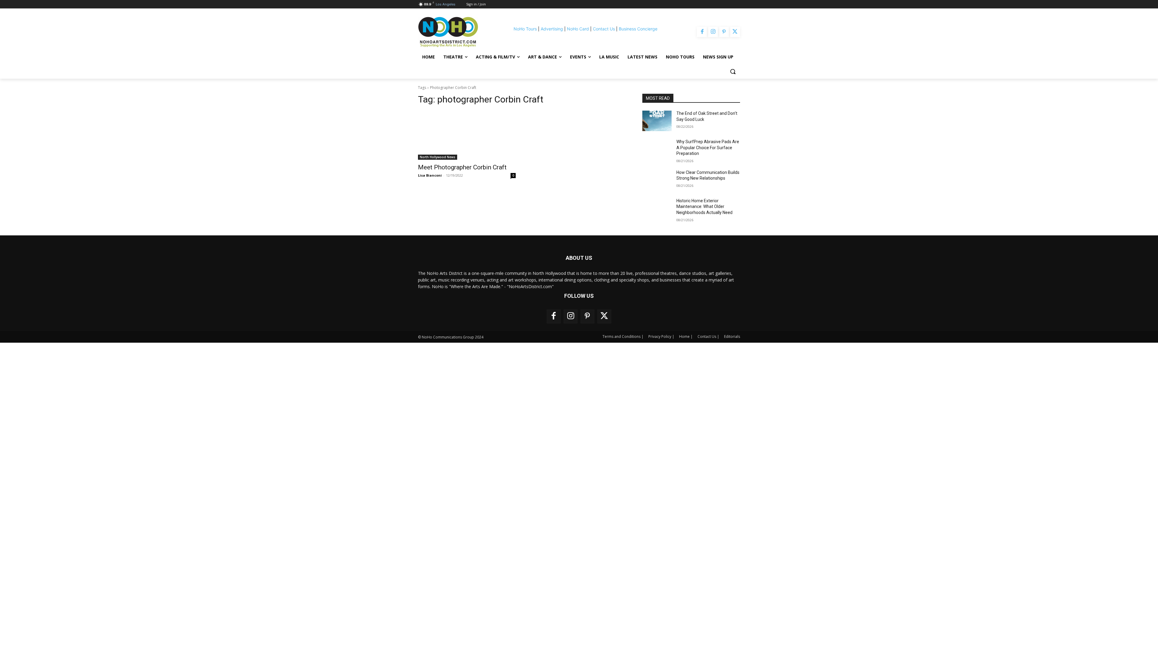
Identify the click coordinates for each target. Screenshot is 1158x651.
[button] (733, 71)
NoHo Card (578, 28)
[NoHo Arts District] (456, 32)
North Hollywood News (437, 157)
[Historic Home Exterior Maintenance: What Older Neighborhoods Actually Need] (657, 208)
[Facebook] (702, 32)
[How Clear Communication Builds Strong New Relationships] (657, 180)
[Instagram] (713, 32)
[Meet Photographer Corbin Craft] (467, 135)
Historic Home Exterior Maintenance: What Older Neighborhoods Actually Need (704, 206)
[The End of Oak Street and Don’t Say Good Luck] (657, 121)
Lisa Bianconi (430, 175)
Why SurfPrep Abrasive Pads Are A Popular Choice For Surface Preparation (707, 147)
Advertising (552, 28)
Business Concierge (638, 28)
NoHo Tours (525, 28)
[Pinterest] (724, 32)
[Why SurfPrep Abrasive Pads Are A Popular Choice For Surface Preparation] (657, 149)
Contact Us (604, 28)
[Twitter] (735, 32)
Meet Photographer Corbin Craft (462, 167)
